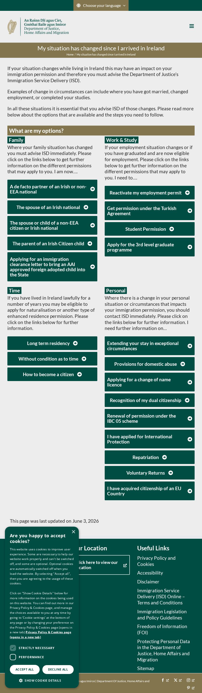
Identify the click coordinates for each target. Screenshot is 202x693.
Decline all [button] (58, 669)
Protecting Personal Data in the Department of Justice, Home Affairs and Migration (163, 650)
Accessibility (150, 573)
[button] (42, 680)
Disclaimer (148, 581)
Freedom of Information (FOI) (162, 629)
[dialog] (42, 607)
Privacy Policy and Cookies (156, 561)
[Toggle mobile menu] (192, 26)
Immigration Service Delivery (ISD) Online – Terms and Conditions (161, 596)
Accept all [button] (25, 669)
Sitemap (145, 668)
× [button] (73, 532)
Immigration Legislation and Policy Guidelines (162, 614)
